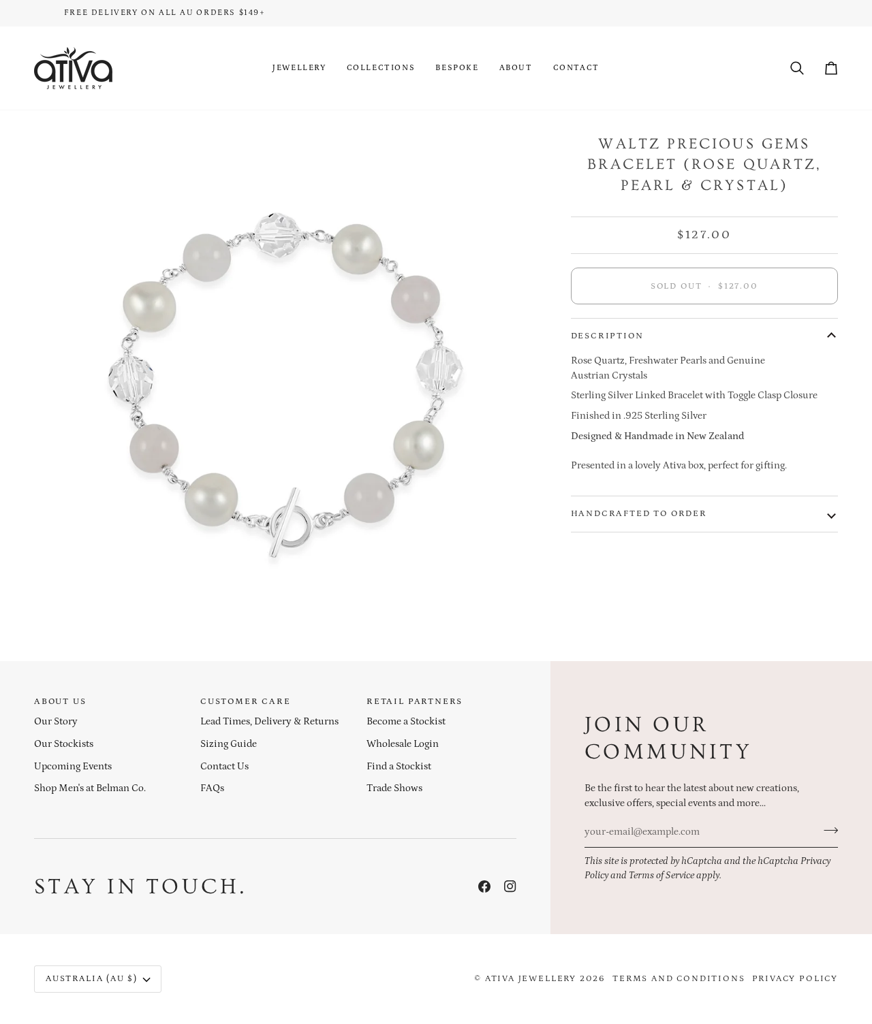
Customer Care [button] (245, 702)
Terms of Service (661, 875)
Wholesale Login (403, 744)
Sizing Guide (228, 744)
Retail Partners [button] (415, 702)
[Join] (826, 831)
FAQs (212, 788)
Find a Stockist (399, 766)
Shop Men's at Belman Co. (90, 788)
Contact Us (224, 766)
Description (607, 336)
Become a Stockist (406, 721)
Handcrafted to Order (639, 514)
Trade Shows (394, 788)
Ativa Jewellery (530, 979)
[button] (299, 68)
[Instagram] (510, 886)
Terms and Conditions (678, 979)
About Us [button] (60, 702)
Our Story (56, 721)
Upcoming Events (73, 766)
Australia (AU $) (92, 979)
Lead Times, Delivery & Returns (269, 721)
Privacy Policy (795, 979)
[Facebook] (484, 886)
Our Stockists (63, 744)
